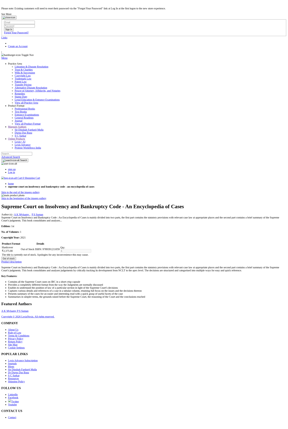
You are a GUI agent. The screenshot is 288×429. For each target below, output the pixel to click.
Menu (4, 58)
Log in (11, 172)
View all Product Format (27, 123)
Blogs (11, 366)
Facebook (13, 397)
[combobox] (16, 154)
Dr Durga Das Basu (18, 372)
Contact (12, 417)
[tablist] (144, 261)
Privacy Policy (15, 338)
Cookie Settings (16, 347)
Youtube (12, 404)
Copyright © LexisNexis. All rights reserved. (27, 316)
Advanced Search (10, 157)
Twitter (15, 401)
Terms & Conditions (18, 335)
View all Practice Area (26, 102)
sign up (12, 169)
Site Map (13, 344)
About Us (13, 329)
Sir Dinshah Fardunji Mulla (22, 369)
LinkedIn (13, 394)
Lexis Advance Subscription (23, 360)
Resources (13, 378)
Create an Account (18, 46)
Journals (12, 363)
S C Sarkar (14, 375)
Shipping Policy (16, 381)
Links (4, 37)
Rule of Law (14, 332)
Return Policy (15, 341)
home (11, 183)
